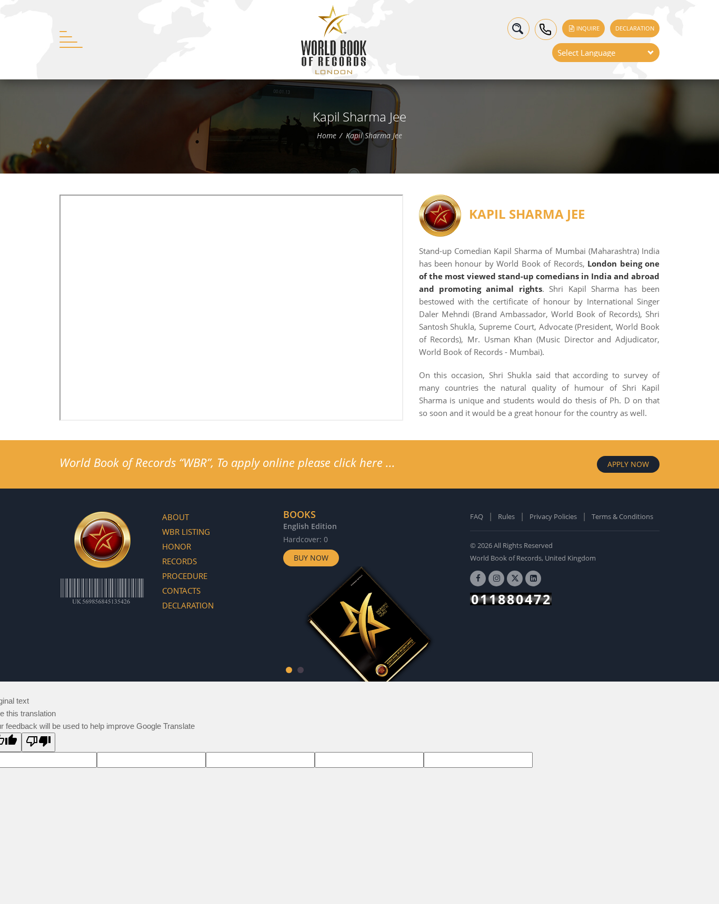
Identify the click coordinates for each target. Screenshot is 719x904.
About (175, 517)
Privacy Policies (553, 516)
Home (326, 136)
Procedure (184, 576)
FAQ (476, 516)
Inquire (587, 28)
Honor (176, 546)
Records (179, 561)
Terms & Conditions (622, 516)
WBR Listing (186, 531)
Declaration (634, 28)
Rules (506, 516)
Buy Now (311, 558)
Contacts (181, 590)
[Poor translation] (38, 742)
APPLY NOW (628, 464)
